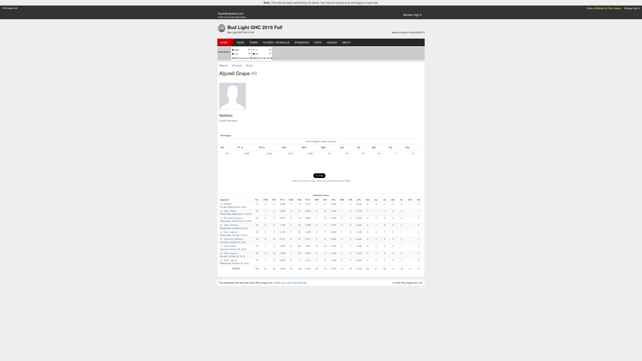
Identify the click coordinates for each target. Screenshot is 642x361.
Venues (332, 42)
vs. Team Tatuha (228, 210)
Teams (253, 42)
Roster (249, 65)
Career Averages (228, 120)
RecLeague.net (10, 8)
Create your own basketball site (290, 282)
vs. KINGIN (225, 203)
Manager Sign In (632, 8)
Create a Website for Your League (603, 8)
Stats (318, 42)
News (240, 42)
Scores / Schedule (276, 42)
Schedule (237, 65)
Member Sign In (412, 15)
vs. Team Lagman (228, 231)
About (346, 42)
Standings (301, 42)
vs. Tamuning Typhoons (231, 217)
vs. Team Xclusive (229, 224)
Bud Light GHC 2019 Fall (254, 27)
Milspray (223, 65)
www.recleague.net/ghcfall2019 (408, 32)
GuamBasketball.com (230, 13)
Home (224, 42)
